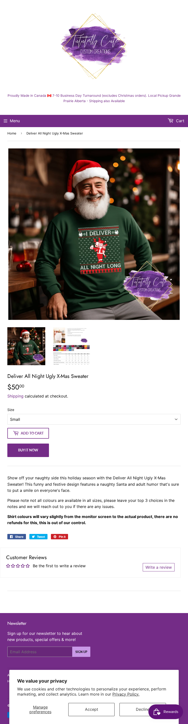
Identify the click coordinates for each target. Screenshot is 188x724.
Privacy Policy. (125, 694)
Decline (143, 709)
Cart (179, 120)
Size (10, 410)
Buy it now (28, 450)
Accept (91, 709)
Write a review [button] (158, 567)
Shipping (15, 396)
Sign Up (81, 652)
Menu (15, 120)
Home (11, 133)
